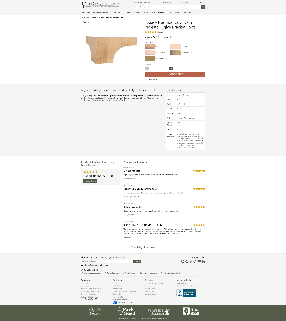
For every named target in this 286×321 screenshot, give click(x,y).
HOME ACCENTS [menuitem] (149, 12)
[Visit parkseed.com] (127, 311)
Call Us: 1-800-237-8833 (89, 297)
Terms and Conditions (88, 294)
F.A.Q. (115, 283)
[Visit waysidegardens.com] (159, 311)
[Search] (203, 7)
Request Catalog (150, 288)
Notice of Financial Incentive (91, 288)
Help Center (166, 2)
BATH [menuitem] (169, 12)
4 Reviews (160, 32)
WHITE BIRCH (187, 52)
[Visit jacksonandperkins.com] (95, 311)
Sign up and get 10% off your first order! (103, 257)
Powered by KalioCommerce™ (160, 318)
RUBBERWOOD (161, 58)
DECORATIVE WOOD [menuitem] (133, 12)
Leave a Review (90, 181)
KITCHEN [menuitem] (161, 12)
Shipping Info (117, 294)
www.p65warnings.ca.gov (186, 147)
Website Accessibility (120, 299)
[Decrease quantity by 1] (147, 68)
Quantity (148, 64)
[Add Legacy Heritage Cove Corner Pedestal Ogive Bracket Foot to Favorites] (138, 22)
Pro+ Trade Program (143, 2)
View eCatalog (150, 291)
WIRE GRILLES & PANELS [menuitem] (101, 12)
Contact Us (85, 286)
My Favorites (181, 283)
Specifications (175, 90)
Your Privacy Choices (124, 302)
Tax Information (118, 297)
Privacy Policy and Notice (90, 291)
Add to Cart (176, 74)
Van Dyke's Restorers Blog (154, 283)
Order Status (117, 286)
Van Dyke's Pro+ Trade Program (188, 286)
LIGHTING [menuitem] (178, 12)
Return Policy (117, 288)
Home (83, 18)
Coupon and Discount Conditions (124, 291)
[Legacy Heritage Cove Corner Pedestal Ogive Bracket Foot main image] (111, 50)
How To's (148, 286)
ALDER (184, 46)
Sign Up (137, 261)
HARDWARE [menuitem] (86, 12)
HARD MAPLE (161, 52)
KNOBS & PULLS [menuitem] (118, 12)
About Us (84, 283)
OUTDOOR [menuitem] (187, 12)
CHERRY (159, 46)
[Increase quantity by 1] (171, 68)
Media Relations (150, 294)
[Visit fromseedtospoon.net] (191, 311)
